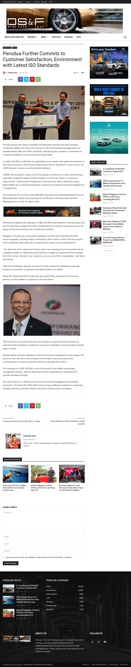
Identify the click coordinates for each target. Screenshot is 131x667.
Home (5, 44)
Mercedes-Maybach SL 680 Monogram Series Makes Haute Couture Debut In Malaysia (71, 488)
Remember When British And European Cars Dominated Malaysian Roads (115, 210)
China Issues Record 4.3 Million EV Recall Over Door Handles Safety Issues (14, 488)
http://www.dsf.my (29, 439)
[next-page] (8, 496)
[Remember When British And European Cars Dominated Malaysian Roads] (95, 211)
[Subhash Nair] (4, 72)
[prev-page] (4, 496)
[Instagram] (98, 641)
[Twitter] (26, 79)
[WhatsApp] (38, 79)
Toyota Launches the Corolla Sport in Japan (21, 421)
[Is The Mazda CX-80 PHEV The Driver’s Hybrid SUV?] (95, 172)
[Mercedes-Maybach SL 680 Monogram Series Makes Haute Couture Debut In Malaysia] (72, 474)
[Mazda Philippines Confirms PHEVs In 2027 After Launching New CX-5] (44, 474)
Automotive (13, 44)
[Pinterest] (32, 79)
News (14, 48)
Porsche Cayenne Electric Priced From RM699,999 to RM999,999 (114, 240)
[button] (125, 37)
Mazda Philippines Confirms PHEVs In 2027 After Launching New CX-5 (43, 488)
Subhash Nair (13, 73)
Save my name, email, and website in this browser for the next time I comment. (39, 557)
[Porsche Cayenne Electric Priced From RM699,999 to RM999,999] (95, 240)
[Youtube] (104, 641)
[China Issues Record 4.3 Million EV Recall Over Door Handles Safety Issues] (15, 474)
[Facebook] (20, 79)
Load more (108, 251)
